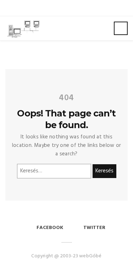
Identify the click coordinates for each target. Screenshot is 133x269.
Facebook (50, 228)
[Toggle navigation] (121, 28)
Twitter (94, 228)
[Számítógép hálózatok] (23, 28)
